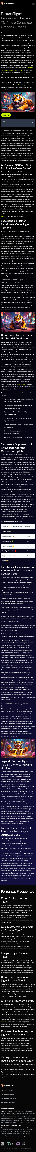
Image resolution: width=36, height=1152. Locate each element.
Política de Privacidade (8, 1098)
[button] (18, 122)
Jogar (5, 115)
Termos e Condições (8, 1102)
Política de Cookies (7, 1094)
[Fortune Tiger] (7, 3)
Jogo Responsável (7, 1090)
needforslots (19, 85)
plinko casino (21, 384)
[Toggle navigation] (33, 3)
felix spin (3, 1022)
